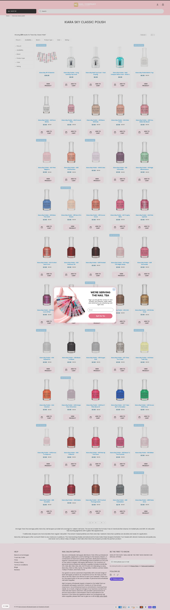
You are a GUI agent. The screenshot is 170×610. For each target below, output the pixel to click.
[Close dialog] (114, 289)
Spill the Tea (100, 316)
